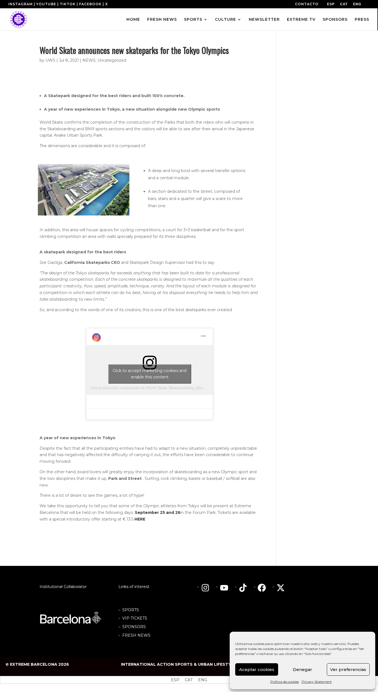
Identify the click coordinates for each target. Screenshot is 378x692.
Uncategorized (111, 60)
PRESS (362, 19)
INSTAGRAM (20, 4)
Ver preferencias (348, 669)
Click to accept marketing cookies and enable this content (150, 373)
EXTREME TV (301, 19)
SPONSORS (335, 19)
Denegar (302, 669)
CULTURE (225, 19)
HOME (133, 19)
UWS (50, 60)
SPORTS (193, 19)
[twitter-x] (282, 588)
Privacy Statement (317, 682)
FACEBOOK (90, 4)
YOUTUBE (46, 4)
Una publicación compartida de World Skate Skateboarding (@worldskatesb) (158, 388)
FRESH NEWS (162, 19)
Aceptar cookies (256, 669)
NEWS (88, 60)
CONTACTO (307, 4)
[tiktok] (246, 588)
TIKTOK (68, 4)
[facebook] (264, 588)
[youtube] (227, 588)
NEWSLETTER (264, 19)
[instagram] (208, 588)
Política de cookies (284, 682)
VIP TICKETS (134, 618)
